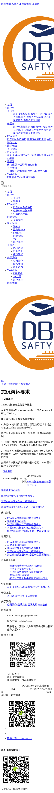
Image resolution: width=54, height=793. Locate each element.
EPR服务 (11, 177)
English (35, 4)
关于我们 (12, 168)
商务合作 (42, 171)
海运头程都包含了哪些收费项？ (18, 496)
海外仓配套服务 (31, 120)
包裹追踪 (26, 4)
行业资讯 (22, 164)
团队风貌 (32, 171)
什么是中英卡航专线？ (21, 569)
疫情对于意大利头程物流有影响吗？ (28, 578)
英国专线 (12, 149)
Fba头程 (31, 155)
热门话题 (12, 164)
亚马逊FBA (21, 155)
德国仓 (10, 123)
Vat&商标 (12, 174)
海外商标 (30, 177)
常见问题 (12, 152)
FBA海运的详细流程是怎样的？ (24, 518)
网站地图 (6, 4)
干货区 (10, 161)
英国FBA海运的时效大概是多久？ (19, 501)
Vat (48, 155)
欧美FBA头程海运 (16, 139)
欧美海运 (25, 384)
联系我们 (22, 171)
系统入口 (16, 4)
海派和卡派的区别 (10, 490)
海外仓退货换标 (21, 114)
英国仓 (10, 111)
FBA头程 (12, 136)
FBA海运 (7, 471)
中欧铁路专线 (20, 213)
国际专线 (12, 145)
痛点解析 (32, 164)
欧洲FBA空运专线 (36, 139)
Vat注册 (21, 177)
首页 (9, 104)
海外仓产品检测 (34, 117)
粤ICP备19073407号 (11, 685)
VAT (37, 587)
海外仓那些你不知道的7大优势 (25, 565)
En (2, 381)
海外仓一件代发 (39, 114)
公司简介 (12, 171)
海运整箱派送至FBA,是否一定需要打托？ (23, 507)
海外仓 (10, 107)
